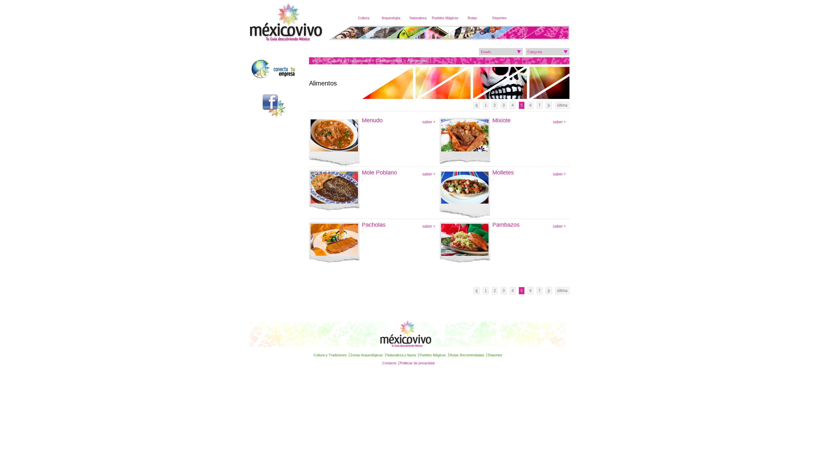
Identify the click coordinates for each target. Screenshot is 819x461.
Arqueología (391, 18)
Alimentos (417, 60)
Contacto (389, 363)
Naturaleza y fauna (401, 355)
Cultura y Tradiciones (349, 60)
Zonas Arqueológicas (366, 355)
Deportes (499, 18)
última (562, 105)
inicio (317, 60)
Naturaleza (418, 18)
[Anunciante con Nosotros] (279, 70)
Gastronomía (389, 60)
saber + (428, 122)
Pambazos (506, 225)
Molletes (503, 172)
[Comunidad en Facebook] (279, 106)
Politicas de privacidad (417, 363)
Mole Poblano (379, 172)
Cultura (363, 18)
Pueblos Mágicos (445, 18)
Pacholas (374, 225)
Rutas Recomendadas (466, 355)
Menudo (372, 120)
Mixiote (501, 120)
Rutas (472, 18)
